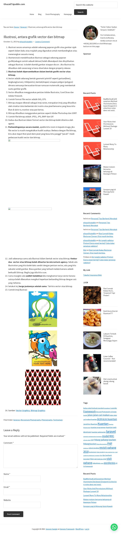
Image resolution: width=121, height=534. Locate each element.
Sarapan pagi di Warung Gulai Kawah (109, 191)
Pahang (97, 439)
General (16, 420)
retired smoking (94, 448)
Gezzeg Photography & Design (106, 412)
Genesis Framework (67, 529)
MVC (111, 436)
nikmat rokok (87, 440)
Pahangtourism (89, 444)
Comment (9, 442)
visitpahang (96, 463)
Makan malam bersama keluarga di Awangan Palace (110, 170)
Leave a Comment (42, 41)
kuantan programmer (98, 427)
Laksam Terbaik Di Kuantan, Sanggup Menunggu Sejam (110, 337)
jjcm (99, 419)
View (92, 459)
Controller (113, 408)
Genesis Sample (51, 529)
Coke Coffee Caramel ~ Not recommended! (109, 358)
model (105, 436)
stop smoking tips (110, 452)
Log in (87, 529)
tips (101, 455)
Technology (58, 420)
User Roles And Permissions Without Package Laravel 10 (110, 125)
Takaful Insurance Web (92, 275)
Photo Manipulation (102, 444)
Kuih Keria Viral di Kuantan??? (110, 312)
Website (7, 500)
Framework (89, 411)
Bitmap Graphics (38, 410)
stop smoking (101, 452)
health (85, 415)
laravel (111, 431)
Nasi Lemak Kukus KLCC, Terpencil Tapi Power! (109, 292)
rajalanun (85, 448)
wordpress (109, 462)
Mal (84, 250)
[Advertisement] (100, 72)
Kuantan (103, 424)
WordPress (80, 529)
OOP (92, 440)
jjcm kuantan (110, 419)
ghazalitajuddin (89, 222)
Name (7, 474)
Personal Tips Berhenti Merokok (104, 218)
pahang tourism (108, 439)
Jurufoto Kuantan (90, 424)
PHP (109, 443)
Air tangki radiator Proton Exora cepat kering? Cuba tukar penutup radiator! (99, 243)
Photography (46, 420)
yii (116, 463)
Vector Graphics (23, 410)
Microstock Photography (31, 420)
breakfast (107, 408)
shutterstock (92, 452)
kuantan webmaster (99, 432)
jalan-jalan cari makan (99, 415)
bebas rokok (87, 408)
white (102, 463)
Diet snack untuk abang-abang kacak (110, 381)
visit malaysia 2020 (100, 459)
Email (7, 487)
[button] (114, 527)
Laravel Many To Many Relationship (97, 495)
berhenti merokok (98, 408)
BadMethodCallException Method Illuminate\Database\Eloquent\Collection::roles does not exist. (110, 105)
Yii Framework (88, 466)
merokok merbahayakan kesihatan (92, 436)
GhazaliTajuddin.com (14, 4)
